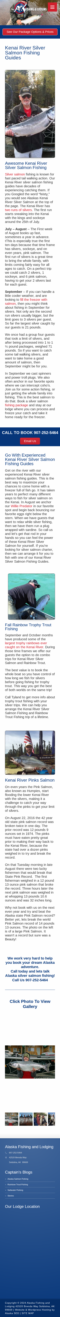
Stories (11, 1196)
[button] (52, 1015)
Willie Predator (21, 506)
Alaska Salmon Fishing (18, 1179)
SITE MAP (28, 1313)
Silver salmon (15, 174)
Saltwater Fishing (15, 1190)
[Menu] (52, 7)
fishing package (16, 405)
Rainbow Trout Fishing (18, 1184)
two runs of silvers (18, 210)
